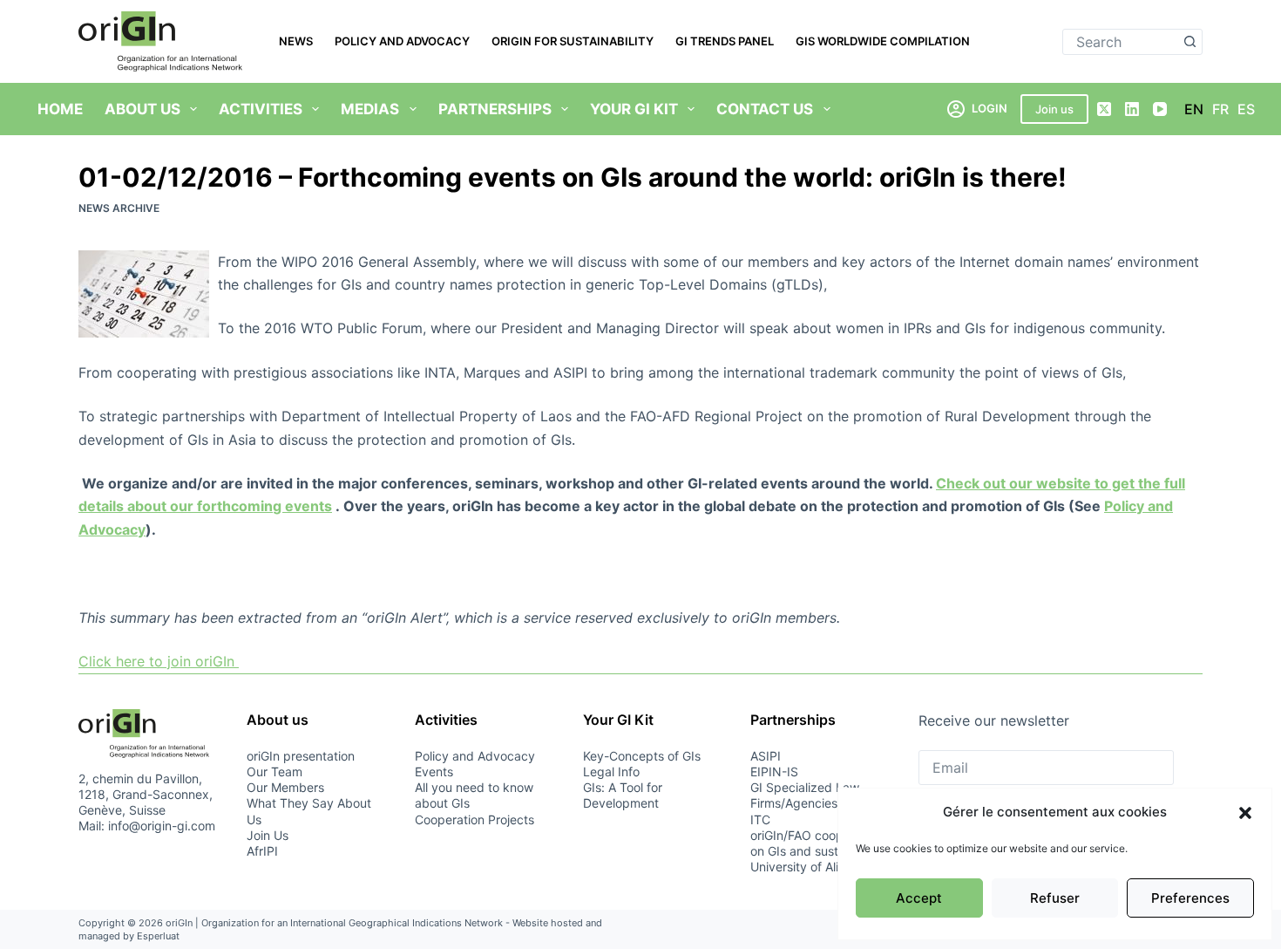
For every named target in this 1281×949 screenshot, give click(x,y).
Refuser (1055, 898)
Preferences (1190, 898)
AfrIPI (262, 850)
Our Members (285, 787)
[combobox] (1120, 42)
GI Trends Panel (724, 41)
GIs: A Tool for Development (622, 795)
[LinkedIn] (1132, 109)
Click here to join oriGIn (158, 661)
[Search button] (1189, 42)
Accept (919, 898)
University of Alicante (810, 866)
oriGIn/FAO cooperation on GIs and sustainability (819, 843)
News (296, 41)
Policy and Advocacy (402, 41)
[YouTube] (1160, 109)
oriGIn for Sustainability (572, 41)
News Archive (118, 208)
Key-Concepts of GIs (642, 755)
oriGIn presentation (301, 755)
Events (434, 771)
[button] (1245, 813)
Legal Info (611, 771)
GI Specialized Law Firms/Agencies (804, 795)
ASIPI (765, 755)
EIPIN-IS (774, 771)
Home (60, 109)
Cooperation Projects (474, 819)
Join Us (267, 835)
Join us (1054, 109)
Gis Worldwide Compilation (883, 41)
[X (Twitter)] (1104, 109)
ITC (760, 819)
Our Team (274, 771)
